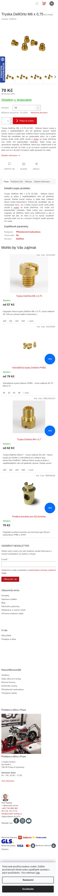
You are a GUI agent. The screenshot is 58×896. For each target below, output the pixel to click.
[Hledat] (37, 3)
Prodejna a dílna (8, 639)
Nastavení (28, 880)
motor (36, 139)
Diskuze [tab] (28, 181)
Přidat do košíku (27, 121)
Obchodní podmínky (10, 606)
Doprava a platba (9, 599)
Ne (17, 235)
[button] (29, 311)
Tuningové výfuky (9, 693)
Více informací (7, 781)
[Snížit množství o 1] (11, 122)
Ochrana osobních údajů (12, 613)
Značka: (8, 19)
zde (38, 873)
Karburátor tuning (9, 686)
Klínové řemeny (8, 682)
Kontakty (5, 595)
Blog (3, 603)
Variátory (5, 675)
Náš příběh (6, 635)
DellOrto (20, 239)
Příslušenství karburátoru (28, 232)
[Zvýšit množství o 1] (11, 119)
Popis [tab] (6, 181)
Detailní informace (9, 155)
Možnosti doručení (39, 112)
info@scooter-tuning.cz (11, 814)
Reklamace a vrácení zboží (13, 610)
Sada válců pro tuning (11, 679)
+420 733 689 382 (9, 808)
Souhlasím (28, 889)
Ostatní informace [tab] (42, 181)
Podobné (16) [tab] (17, 181)
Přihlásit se (10, 579)
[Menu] (51, 3)
